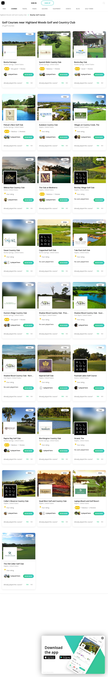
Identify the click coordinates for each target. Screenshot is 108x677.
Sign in (33, 3)
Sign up (47, 3)
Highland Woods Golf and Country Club (13, 15)
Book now (28, 75)
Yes (27, 83)
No (32, 83)
